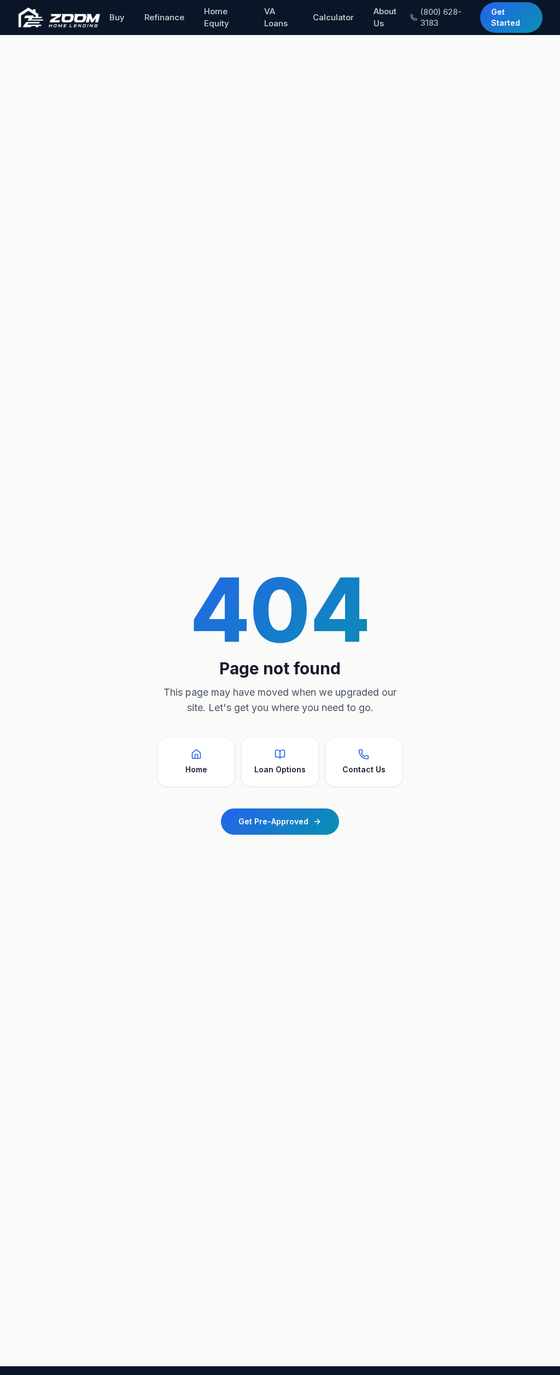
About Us (385, 17)
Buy (117, 17)
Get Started (505, 17)
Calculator (333, 17)
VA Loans (276, 17)
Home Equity (216, 17)
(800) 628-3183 (441, 17)
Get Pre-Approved (273, 821)
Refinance (164, 17)
